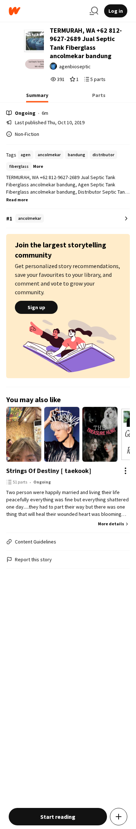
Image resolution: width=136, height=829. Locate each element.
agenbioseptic (75, 66)
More (38, 166)
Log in (115, 11)
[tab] (37, 97)
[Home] (46, 11)
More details (111, 523)
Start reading (57, 816)
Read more (17, 199)
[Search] (94, 11)
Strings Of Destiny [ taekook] (48, 470)
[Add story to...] (118, 816)
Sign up (36, 307)
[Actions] (125, 471)
